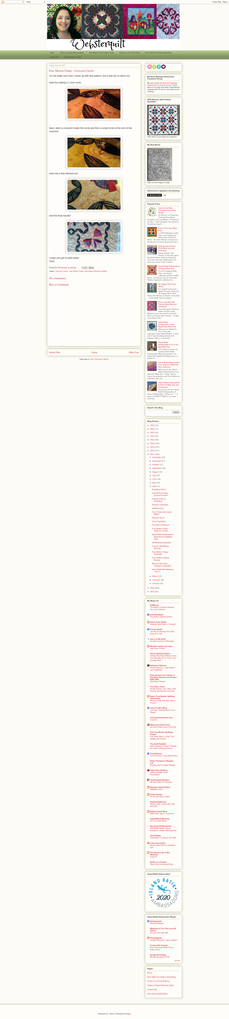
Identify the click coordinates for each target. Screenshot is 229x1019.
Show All (177, 960)
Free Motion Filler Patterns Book (101, 53)
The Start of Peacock (160, 525)
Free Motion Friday (76, 271)
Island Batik (155, 836)
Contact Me (54, 57)
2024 (152, 429)
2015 (152, 592)
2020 (152, 443)
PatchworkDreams (158, 802)
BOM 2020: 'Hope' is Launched (162, 814)
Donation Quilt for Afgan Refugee (162, 765)
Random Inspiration (160, 505)
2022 (152, 436)
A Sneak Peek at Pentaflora (159, 500)
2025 (152, 425)
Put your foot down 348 (159, 933)
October (156, 465)
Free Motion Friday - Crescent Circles (160, 494)
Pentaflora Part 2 (159, 489)
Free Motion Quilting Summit (161, 617)
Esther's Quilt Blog (158, 811)
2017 (152, 454)
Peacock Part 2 (158, 518)
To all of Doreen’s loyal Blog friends (163, 756)
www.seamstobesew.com (161, 718)
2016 (152, 588)
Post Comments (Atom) (99, 359)
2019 (152, 447)
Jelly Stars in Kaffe (157, 648)
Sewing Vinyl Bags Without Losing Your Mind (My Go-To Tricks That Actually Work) (163, 658)
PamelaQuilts (156, 938)
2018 (152, 450)
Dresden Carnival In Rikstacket (162, 641)
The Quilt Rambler (158, 744)
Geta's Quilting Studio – (161, 653)
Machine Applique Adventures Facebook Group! (162, 84)
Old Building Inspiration (161, 542)
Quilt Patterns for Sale (72, 57)
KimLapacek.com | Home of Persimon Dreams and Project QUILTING (163, 677)
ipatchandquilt (156, 615)
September (157, 468)
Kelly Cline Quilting (159, 770)
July (154, 475)
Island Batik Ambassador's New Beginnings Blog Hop (167, 324)
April (154, 486)
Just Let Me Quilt (158, 639)
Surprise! (153, 857)
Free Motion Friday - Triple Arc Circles (160, 530)
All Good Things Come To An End (163, 727)
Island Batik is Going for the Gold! (163, 838)
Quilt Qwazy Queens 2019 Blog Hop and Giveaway (166, 248)
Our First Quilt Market (158, 821)
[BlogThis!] (85, 267)
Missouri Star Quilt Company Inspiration (161, 564)
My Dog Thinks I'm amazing (160, 782)
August (155, 472)
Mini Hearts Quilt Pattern (157, 994)
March (155, 576)
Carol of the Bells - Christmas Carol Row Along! (167, 210)
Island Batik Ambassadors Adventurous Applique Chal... (162, 536)
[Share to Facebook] (90, 267)
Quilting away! (158, 508)
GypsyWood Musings (159, 819)
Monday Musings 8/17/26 (159, 957)
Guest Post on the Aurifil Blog (161, 864)
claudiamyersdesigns (159, 780)
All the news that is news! (160, 797)
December (157, 457)
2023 (152, 432)
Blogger (128, 1014)
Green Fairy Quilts (158, 622)
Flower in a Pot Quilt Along (129, 53)
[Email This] (83, 267)
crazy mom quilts (157, 843)
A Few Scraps (156, 794)
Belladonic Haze (156, 789)
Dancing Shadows (157, 923)
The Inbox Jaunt (157, 687)
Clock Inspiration (159, 521)
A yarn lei (153, 720)
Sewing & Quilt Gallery (160, 787)
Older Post (134, 352)
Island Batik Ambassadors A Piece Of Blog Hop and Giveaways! (169, 384)
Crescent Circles (61, 271)
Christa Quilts (156, 629)
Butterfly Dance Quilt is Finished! (162, 624)
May (154, 483)
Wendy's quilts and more (161, 646)
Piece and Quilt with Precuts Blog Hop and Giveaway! (167, 304)
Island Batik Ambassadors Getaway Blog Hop (169, 267)
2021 (152, 440)
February (156, 580)
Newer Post (54, 352)
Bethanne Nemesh (158, 665)
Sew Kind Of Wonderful (160, 826)
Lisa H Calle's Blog (158, 708)
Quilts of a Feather (158, 862)
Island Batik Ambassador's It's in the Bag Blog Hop (168, 344)
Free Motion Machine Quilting (95, 271)
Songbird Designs (158, 955)
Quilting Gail (155, 921)
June (154, 479)
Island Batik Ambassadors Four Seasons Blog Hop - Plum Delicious (169, 364)
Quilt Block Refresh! (158, 682)
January (156, 583)
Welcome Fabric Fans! (160, 725)
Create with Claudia (159, 945)
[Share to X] (88, 267)
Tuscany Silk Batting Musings (160, 547)
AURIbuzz (154, 605)
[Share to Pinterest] (93, 267)
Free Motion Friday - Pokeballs (160, 553)
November (157, 461)
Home (52, 53)
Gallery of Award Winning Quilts (72, 53)
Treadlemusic (156, 754)
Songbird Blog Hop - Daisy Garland (163, 940)
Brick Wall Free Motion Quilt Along (158, 53)
